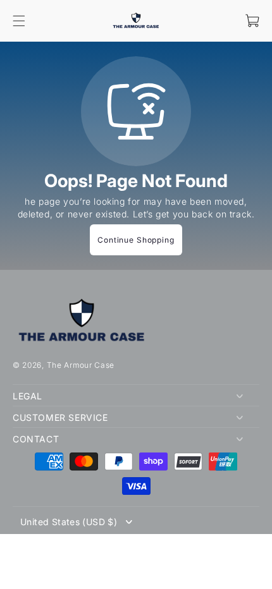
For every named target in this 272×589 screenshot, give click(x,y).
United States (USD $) (68, 522)
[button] (19, 21)
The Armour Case (81, 365)
